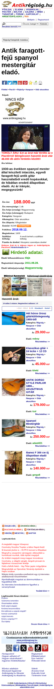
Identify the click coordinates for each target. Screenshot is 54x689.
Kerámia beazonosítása (10, 609)
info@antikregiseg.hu (27, 642)
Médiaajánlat (21, 685)
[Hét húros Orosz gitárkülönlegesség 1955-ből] (13, 318)
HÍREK (40, 12)
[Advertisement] (28, 32)
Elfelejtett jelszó (38, 656)
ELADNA (19, 9)
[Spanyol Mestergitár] (13, 428)
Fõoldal (4, 90)
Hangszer (30, 90)
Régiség (20, 90)
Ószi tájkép (5, 622)
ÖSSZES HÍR (10, 526)
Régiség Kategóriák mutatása (15, 40)
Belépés (31, 19)
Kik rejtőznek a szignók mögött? (13, 611)
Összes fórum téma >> (40, 624)
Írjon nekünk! (37, 658)
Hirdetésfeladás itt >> (20, 247)
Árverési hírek (37, 671)
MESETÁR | (19, 533)
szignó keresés (7, 616)
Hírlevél (31, 683)
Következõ (39, 308)
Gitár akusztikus (42, 90)
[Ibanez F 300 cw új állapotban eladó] (13, 462)
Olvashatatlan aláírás (9, 603)
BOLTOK (18, 12)
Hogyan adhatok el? (11, 656)
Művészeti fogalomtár (11, 671)
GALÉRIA (29, 12)
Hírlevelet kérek (38, 661)
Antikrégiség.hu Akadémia (13, 675)
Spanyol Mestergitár (33, 422)
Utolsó (47, 308)
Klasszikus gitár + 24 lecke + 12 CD (37, 350)
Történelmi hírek (38, 675)
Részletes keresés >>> (11, 27)
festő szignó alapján (9, 606)
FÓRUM (19, 14)
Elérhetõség (41, 683)
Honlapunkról (8, 654)
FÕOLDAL (7, 9)
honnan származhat (9, 614)
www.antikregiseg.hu (27, 640)
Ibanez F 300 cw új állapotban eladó (37, 454)
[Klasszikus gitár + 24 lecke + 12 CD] (13, 355)
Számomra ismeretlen (10, 601)
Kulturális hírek (38, 673)
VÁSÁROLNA (32, 9)
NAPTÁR (32, 533)
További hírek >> (42, 591)
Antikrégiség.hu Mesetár (13, 673)
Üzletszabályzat (7, 685)
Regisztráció (43, 19)
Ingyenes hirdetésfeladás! (13, 661)
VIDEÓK (8, 533)
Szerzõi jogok (32, 685)
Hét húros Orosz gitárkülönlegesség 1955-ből (38, 316)
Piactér (12, 90)
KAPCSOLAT (32, 14)
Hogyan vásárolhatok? (12, 658)
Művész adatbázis (10, 668)
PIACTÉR (6, 12)
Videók (34, 668)
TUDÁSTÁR (7, 14)
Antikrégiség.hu (20, 683)
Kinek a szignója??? (9, 619)
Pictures (4, 598)
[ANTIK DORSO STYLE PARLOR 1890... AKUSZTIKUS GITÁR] (13, 387)
